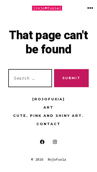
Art (48, 107)
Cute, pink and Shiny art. (48, 116)
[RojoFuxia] (48, 99)
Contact (48, 124)
